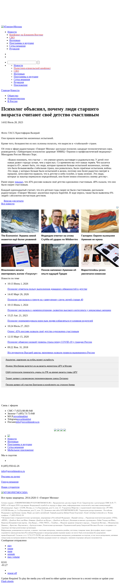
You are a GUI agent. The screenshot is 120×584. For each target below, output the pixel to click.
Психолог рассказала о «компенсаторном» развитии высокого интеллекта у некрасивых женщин (59, 310)
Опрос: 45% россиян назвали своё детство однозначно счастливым (43, 331)
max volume (14, 557)
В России (13, 101)
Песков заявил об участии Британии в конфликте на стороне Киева (40, 384)
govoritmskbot (20, 416)
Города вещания (9, 481)
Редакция (14, 48)
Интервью (14, 40)
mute (10, 551)
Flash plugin (7, 581)
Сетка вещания (17, 46)
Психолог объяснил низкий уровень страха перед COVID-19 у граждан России (50, 342)
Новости (12, 32)
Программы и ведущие (21, 43)
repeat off (12, 573)
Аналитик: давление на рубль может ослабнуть (30, 359)
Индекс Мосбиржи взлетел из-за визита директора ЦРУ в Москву (39, 366)
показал (19, 182)
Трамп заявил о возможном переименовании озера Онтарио (37, 378)
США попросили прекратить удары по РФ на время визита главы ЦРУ (41, 372)
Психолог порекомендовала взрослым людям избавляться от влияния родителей (50, 320)
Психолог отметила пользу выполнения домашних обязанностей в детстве (47, 289)
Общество (13, 95)
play (10, 545)
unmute (11, 554)
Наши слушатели (10, 487)
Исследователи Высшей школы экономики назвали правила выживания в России (51, 352)
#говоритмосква (16, 98)
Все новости (8, 203)
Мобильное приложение (21, 450)
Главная (5, 90)
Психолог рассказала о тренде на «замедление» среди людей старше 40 (45, 299)
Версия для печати (14, 201)
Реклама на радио (10, 476)
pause (10, 548)
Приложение (21, 85)
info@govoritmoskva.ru (27, 422)
